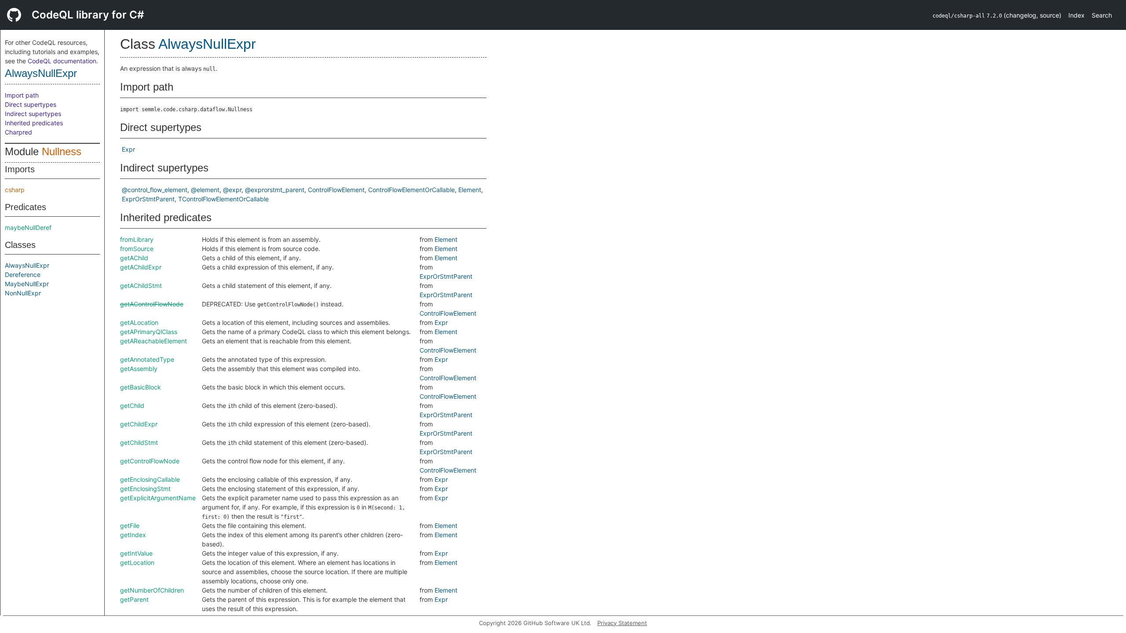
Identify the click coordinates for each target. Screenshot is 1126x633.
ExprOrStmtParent (148, 199)
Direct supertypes (30, 104)
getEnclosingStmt (145, 488)
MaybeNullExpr (27, 283)
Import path (22, 95)
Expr (128, 149)
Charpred (18, 132)
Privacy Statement (622, 622)
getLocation (137, 562)
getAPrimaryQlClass (148, 331)
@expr (232, 189)
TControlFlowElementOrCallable (223, 199)
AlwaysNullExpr (41, 73)
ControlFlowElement (336, 189)
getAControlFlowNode (151, 304)
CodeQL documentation (62, 61)
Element (469, 189)
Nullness (61, 151)
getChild (132, 405)
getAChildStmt (141, 285)
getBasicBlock (140, 387)
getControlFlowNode (149, 461)
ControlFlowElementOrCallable (411, 189)
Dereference (22, 274)
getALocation (139, 322)
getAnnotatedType (147, 359)
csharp (15, 189)
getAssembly (138, 368)
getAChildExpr (140, 267)
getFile (129, 525)
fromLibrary (137, 239)
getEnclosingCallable (150, 479)
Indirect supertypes (33, 113)
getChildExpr (138, 424)
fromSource (137, 248)
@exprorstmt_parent (274, 189)
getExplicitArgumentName (158, 498)
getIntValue (136, 553)
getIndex (133, 534)
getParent (134, 599)
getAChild (134, 258)
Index (1076, 15)
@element (205, 189)
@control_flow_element (154, 189)
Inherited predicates (34, 123)
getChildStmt (139, 442)
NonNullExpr (23, 293)
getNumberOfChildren (152, 590)
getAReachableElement (153, 341)
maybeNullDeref (28, 227)
